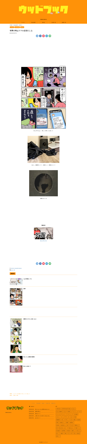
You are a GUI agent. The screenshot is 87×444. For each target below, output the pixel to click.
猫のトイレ (78, 428)
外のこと (67, 419)
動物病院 (58, 419)
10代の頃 (58, 408)
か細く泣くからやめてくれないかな (42, 415)
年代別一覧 (54, 22)
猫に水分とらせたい (63, 428)
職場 (62, 433)
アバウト (23, 22)
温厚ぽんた (77, 425)
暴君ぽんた (62, 422)
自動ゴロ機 (15, 395)
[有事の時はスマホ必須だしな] (46, 36)
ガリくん (69, 414)
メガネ (71, 417)
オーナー (64, 414)
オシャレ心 (58, 414)
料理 (57, 422)
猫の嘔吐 (63, 430)
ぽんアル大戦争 (67, 411)
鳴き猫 (78, 433)
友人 (62, 419)
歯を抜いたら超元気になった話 (62, 425)
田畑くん (73, 430)
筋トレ (57, 433)
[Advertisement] (43, 48)
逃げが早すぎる (43, 240)
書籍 (67, 422)
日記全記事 (33, 22)
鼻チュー (58, 436)
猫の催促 (58, 430)
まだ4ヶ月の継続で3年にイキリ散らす (21, 393)
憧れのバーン (38, 413)
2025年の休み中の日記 (66, 408)
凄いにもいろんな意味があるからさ (42, 409)
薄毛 (65, 433)
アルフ (79, 411)
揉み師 (78, 419)
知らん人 (78, 430)
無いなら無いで (27, 366)
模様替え (71, 422)
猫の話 (43, 22)
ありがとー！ (38, 417)
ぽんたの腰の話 (59, 411)
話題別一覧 (64, 22)
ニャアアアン (65, 417)
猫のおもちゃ (71, 428)
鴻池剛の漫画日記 (8, 412)
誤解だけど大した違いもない (30, 319)
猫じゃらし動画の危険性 (29, 356)
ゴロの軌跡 (75, 414)
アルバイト (74, 411)
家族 (74, 419)
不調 (75, 417)
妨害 (24, 288)
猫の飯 (68, 430)
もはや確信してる (27, 278)
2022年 (12, 268)
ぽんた (12, 269)
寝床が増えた (38, 411)
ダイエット (58, 417)
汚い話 (71, 425)
